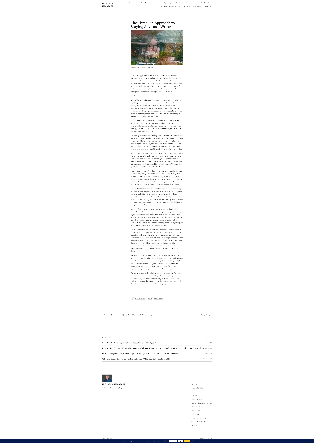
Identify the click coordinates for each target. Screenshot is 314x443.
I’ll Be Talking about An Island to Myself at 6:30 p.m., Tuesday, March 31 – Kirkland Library (140, 353)
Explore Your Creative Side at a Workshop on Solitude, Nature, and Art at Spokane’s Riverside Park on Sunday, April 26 (153, 348)
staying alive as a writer (140, 298)
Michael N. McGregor (141, 67)
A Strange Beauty (205, 315)
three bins (150, 298)
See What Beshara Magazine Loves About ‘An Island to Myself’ (129, 343)
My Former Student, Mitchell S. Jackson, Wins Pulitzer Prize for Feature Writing (128, 315)
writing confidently (158, 298)
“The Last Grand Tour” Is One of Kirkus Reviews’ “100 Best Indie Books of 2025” (136, 359)
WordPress (209, 438)
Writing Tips (150, 67)
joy (132, 298)
